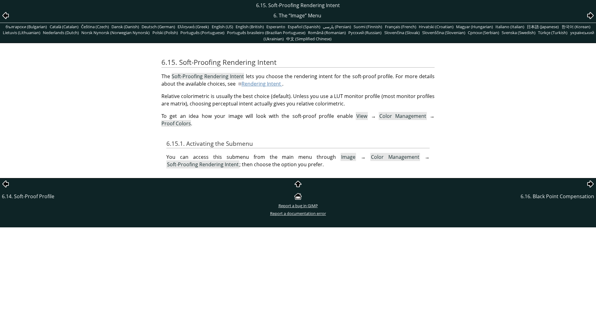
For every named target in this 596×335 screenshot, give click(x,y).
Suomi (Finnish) (368, 26)
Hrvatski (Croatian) (436, 26)
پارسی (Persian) (337, 26)
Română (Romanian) (327, 32)
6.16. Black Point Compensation (557, 196)
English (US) (222, 26)
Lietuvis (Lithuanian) (21, 32)
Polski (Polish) (165, 32)
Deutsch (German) (158, 26)
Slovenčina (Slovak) (402, 32)
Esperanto (275, 26)
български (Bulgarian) (26, 26)
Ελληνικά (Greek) (193, 26)
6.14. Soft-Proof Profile (28, 196)
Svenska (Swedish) (518, 32)
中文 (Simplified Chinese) (309, 39)
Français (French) (400, 26)
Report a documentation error (298, 213)
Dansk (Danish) (125, 26)
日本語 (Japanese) (543, 26)
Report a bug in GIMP (298, 205)
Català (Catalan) (64, 26)
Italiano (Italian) (509, 26)
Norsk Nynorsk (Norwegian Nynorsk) (115, 32)
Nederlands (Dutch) (61, 32)
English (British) (250, 26)
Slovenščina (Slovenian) (443, 32)
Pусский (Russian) (365, 32)
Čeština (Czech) (95, 26)
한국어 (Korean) (576, 26)
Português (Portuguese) (202, 32)
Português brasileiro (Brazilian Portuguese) (266, 32)
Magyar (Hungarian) (474, 26)
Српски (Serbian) (483, 32)
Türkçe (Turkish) (552, 32)
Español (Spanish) (304, 26)
